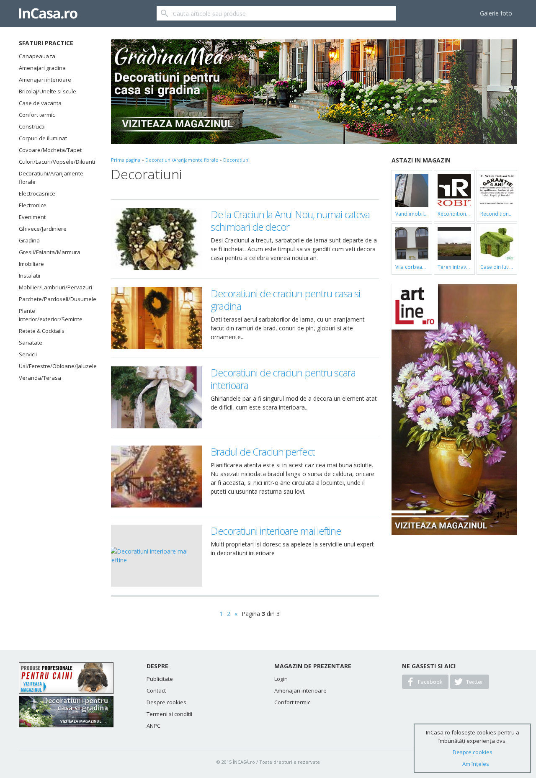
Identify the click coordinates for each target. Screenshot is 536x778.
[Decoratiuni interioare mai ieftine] (156, 556)
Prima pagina (125, 160)
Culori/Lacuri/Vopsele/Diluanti (54, 161)
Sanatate (30, 342)
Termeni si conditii (169, 714)
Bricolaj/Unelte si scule (47, 91)
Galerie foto (496, 13)
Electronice (32, 205)
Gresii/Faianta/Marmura (49, 252)
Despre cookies (166, 702)
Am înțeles (475, 764)
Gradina (29, 240)
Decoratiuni (236, 160)
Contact (156, 690)
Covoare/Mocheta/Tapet (50, 150)
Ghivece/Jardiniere (43, 228)
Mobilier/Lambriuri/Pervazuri (54, 287)
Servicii (28, 354)
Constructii (32, 126)
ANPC (153, 725)
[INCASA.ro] (48, 13)
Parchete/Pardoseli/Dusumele (54, 299)
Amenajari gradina (42, 68)
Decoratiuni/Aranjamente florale (51, 177)
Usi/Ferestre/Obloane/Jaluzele (54, 366)
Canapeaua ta (37, 56)
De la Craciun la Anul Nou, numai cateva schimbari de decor (290, 220)
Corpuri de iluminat (43, 138)
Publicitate (160, 679)
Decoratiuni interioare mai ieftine (276, 531)
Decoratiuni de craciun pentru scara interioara (283, 379)
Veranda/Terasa (40, 377)
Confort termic (37, 115)
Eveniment (32, 217)
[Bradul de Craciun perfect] (156, 477)
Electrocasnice (37, 193)
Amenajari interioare (45, 79)
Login (281, 679)
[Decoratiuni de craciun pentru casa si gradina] (156, 318)
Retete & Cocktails (41, 331)
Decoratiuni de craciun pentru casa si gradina (285, 299)
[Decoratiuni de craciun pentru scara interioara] (156, 397)
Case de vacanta (40, 103)
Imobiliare (31, 264)
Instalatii (29, 275)
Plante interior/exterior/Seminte (50, 315)
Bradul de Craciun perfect (262, 452)
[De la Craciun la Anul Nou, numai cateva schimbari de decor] (156, 239)
